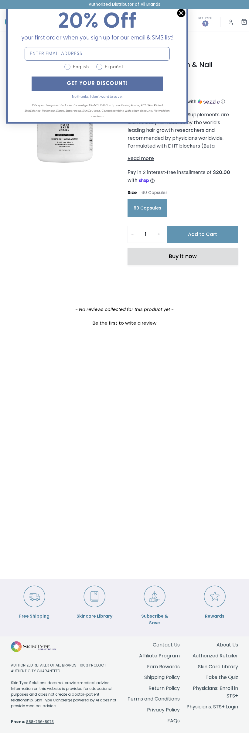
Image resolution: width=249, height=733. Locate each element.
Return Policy (164, 688)
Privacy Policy (163, 709)
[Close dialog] (181, 13)
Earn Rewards (163, 666)
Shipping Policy (162, 677)
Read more (141, 158)
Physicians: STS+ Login (212, 706)
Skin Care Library (218, 666)
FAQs (173, 720)
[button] (124, 322)
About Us (227, 644)
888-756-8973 (40, 721)
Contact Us (166, 644)
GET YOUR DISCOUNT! (97, 84)
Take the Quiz (222, 677)
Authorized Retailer (215, 655)
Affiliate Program (159, 655)
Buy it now (183, 256)
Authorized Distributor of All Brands (124, 4)
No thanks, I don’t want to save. (97, 97)
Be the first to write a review (124, 323)
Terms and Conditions (154, 698)
